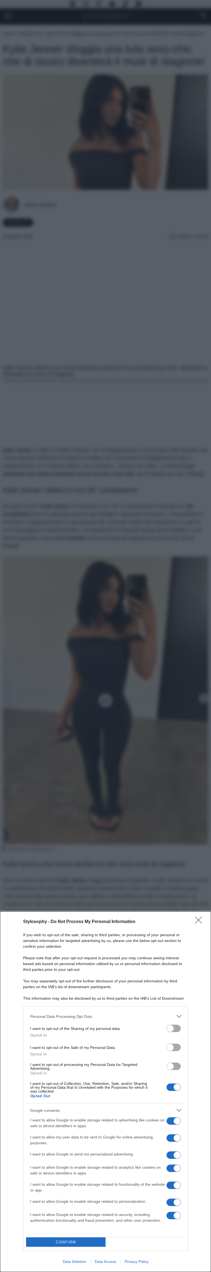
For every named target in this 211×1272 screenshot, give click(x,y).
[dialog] (105, 1091)
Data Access (105, 1261)
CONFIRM (66, 1242)
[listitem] (105, 1016)
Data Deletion (74, 1261)
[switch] (173, 1028)
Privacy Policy (137, 1261)
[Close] (200, 922)
